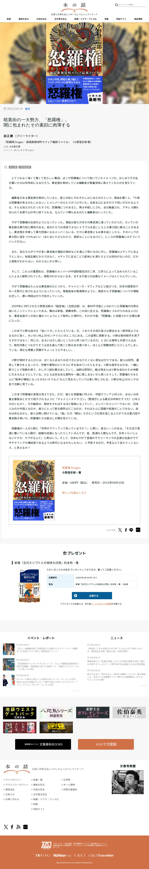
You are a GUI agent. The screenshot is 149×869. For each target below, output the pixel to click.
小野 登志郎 (24, 167)
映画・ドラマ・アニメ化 (85, 19)
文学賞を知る (60, 19)
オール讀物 (69, 784)
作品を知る (42, 19)
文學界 (66, 779)
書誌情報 (138, 19)
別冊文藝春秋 (70, 789)
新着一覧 (37, 779)
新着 (9, 19)
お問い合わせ (12, 799)
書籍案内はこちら (43, 744)
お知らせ (10, 794)
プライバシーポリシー (17, 784)
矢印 (76, 690)
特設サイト (121, 19)
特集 (106, 19)
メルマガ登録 (105, 744)
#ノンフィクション (24, 150)
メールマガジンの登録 (101, 604)
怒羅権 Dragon (71, 467)
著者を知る (24, 19)
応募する (85, 595)
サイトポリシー (13, 779)
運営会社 (10, 789)
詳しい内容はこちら (74, 492)
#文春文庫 (15, 146)
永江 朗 (8, 136)
